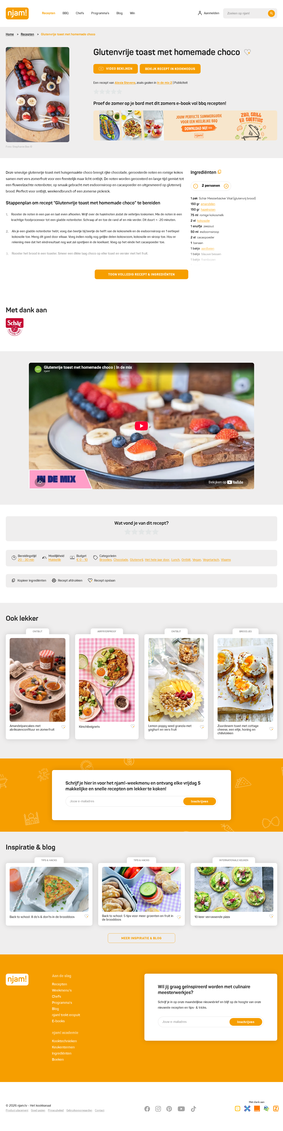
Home (10, 34)
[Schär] (14, 327)
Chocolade (121, 560)
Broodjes (106, 560)
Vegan (197, 560)
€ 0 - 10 (82, 560)
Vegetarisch (211, 560)
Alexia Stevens (125, 83)
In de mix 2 (164, 83)
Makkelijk (55, 560)
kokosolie (203, 220)
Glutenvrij (136, 560)
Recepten (27, 34)
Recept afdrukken (70, 580)
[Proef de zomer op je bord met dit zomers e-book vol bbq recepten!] (185, 125)
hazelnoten (208, 209)
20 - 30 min (26, 560)
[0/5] (107, 92)
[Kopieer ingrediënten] (219, 173)
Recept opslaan (104, 580)
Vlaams (226, 560)
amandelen (208, 204)
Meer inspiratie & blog (141, 938)
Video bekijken (119, 69)
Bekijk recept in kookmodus (170, 69)
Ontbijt (186, 560)
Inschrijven (199, 801)
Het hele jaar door (157, 560)
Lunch (175, 560)
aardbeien (207, 248)
